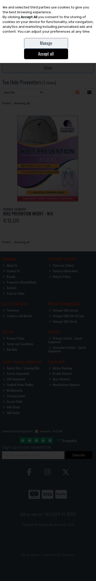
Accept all (46, 54)
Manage (46, 43)
